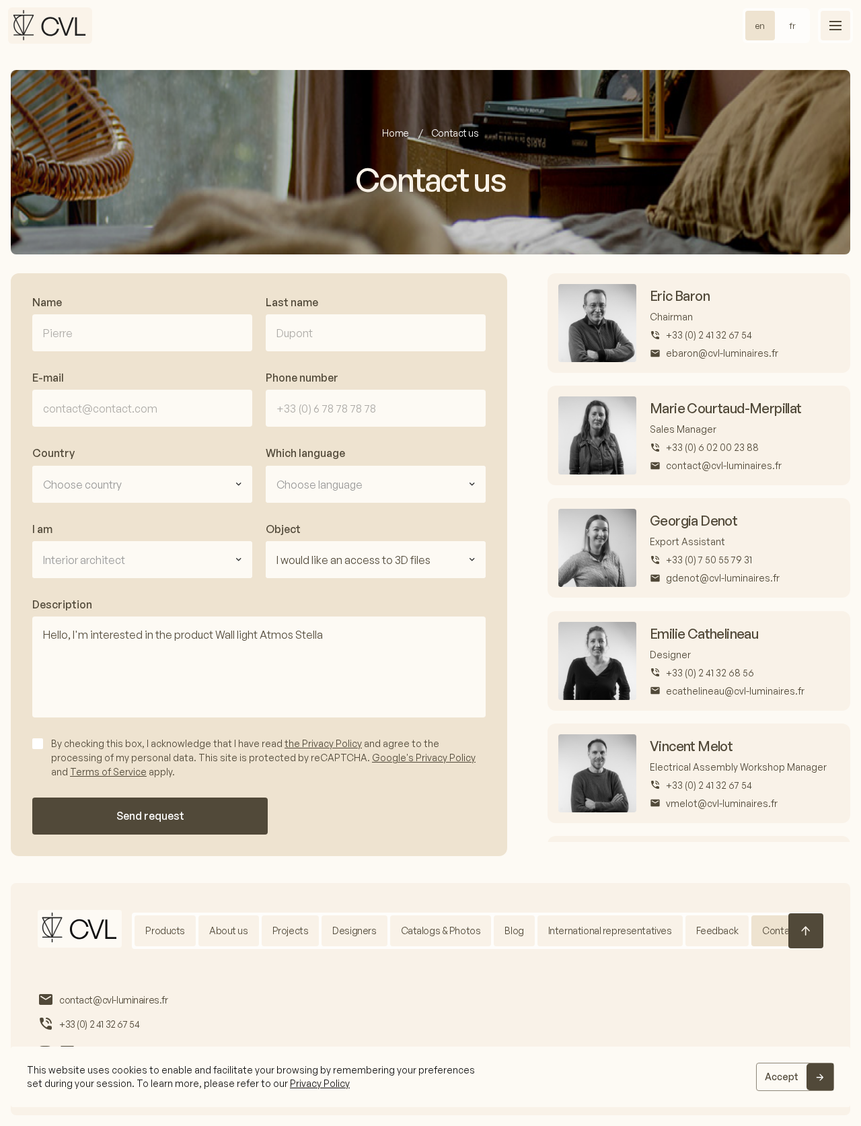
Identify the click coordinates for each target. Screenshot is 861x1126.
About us (228, 930)
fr (792, 25)
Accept (781, 1076)
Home (396, 133)
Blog (513, 930)
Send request (150, 815)
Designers (354, 930)
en (760, 25)
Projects (290, 930)
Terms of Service (108, 771)
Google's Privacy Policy (424, 757)
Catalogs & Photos (441, 930)
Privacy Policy (320, 1083)
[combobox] (142, 484)
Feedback (717, 930)
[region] (430, 1077)
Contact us (786, 930)
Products (165, 930)
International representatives (610, 930)
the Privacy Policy (323, 743)
